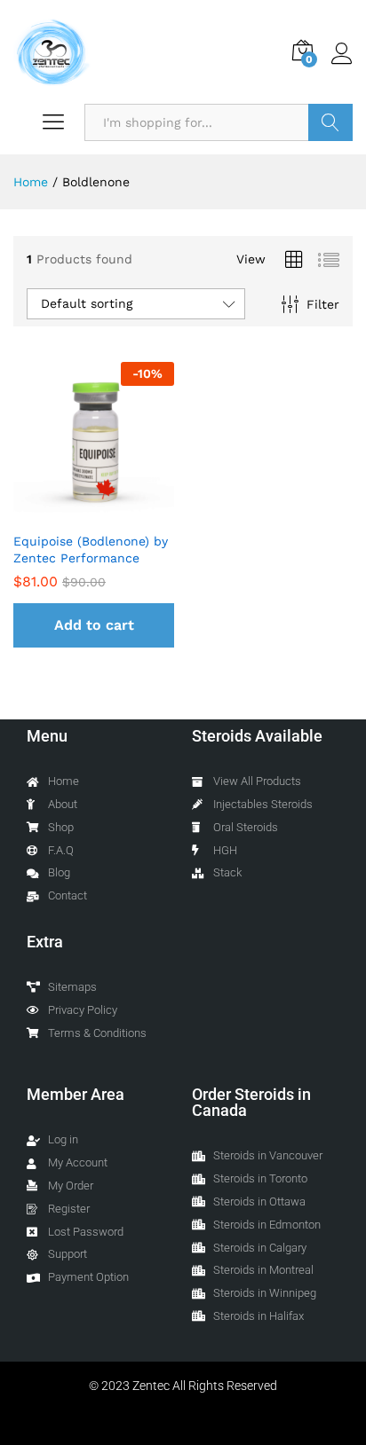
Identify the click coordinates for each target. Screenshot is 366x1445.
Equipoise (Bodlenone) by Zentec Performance (90, 549)
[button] (93, 625)
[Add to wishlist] (112, 512)
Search (330, 122)
